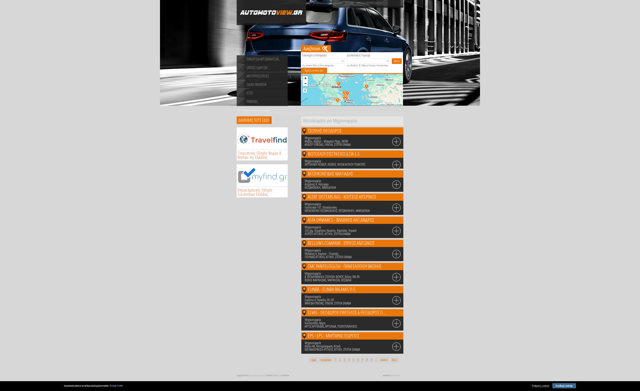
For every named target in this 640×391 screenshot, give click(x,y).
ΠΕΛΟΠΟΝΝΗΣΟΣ (347, 326)
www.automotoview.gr (256, 375)
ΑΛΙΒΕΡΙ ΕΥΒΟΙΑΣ (314, 144)
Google (399, 104)
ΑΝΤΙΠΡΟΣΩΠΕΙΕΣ (257, 76)
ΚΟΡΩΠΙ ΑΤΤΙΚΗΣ (314, 234)
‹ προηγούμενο (326, 359)
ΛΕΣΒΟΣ (332, 164)
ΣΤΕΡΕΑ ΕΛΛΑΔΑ (342, 144)
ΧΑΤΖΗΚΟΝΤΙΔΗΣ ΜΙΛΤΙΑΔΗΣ (330, 173)
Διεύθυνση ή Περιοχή (358, 55)
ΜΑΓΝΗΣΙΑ (334, 280)
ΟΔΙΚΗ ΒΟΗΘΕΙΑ (256, 84)
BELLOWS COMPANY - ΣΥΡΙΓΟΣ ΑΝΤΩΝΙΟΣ (341, 243)
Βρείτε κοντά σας (314, 70)
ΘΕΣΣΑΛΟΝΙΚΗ (312, 187)
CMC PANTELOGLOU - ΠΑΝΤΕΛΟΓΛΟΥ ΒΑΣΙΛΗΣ (344, 266)
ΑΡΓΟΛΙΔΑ (330, 326)
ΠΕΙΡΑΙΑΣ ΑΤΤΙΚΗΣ (314, 257)
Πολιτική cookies (116, 385)
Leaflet (382, 104)
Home (238, 110)
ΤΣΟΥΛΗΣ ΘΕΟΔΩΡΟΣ (325, 130)
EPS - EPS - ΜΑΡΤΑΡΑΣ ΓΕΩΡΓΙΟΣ (333, 335)
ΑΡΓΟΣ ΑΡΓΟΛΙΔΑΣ (314, 326)
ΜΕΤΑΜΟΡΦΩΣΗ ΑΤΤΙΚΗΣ (319, 349)
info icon (396, 141)
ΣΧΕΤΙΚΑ (349, 3)
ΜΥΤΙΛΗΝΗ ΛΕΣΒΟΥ (315, 164)
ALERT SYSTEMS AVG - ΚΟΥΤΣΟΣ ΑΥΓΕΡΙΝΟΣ (342, 196)
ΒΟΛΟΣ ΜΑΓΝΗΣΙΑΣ (315, 280)
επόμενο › (384, 359)
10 (304, 334)
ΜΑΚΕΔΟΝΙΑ (329, 187)
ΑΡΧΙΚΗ (337, 3)
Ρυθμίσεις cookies (540, 386)
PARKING (252, 101)
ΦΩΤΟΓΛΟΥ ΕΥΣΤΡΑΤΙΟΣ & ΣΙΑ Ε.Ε (334, 153)
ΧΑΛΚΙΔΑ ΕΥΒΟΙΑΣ (314, 303)
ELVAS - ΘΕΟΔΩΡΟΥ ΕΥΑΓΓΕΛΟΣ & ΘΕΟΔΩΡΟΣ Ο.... (347, 312)
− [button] (305, 83)
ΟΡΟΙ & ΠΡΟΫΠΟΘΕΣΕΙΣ (370, 3)
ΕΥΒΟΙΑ (329, 144)
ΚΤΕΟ (249, 93)
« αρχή (313, 359)
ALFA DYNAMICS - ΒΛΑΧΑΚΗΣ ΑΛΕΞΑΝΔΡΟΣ (341, 220)
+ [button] (305, 78)
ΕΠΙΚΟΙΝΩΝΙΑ (341, 6)
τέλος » (394, 359)
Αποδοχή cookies (564, 386)
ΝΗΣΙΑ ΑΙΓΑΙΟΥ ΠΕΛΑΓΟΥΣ (351, 164)
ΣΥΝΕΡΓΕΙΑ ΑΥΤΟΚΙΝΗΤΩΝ (262, 59)
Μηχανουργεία (313, 138)
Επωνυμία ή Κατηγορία (314, 55)
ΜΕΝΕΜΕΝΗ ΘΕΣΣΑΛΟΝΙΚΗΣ (321, 210)
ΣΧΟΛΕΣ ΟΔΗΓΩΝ (257, 67)
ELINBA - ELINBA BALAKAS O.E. (332, 289)
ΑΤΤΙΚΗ (328, 234)
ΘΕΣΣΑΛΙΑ (346, 280)
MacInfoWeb (395, 375)
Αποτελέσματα (246, 110)
